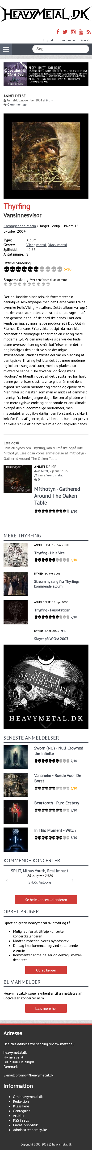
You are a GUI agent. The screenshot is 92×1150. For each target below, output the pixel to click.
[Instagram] (73, 31)
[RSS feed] (89, 31)
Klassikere (21, 1106)
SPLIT (16, 870)
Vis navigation (6, 49)
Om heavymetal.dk (28, 1096)
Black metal (57, 244)
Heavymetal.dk (46, 14)
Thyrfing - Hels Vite (49, 552)
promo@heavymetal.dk (34, 1075)
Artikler (19, 1115)
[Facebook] (57, 31)
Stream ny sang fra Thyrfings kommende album (56, 583)
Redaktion (21, 1101)
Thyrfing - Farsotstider (52, 610)
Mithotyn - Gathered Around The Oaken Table (57, 495)
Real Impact (57, 870)
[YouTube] (81, 31)
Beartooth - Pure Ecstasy (56, 803)
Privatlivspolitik (25, 1125)
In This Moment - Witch (55, 830)
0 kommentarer (17, 105)
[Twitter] (65, 31)
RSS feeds (21, 1120)
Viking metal (36, 244)
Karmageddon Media (20, 225)
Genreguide (21, 1110)
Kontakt (86, 40)
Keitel (44, 471)
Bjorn (49, 100)
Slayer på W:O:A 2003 (51, 638)
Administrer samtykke (30, 1129)
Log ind (48, 40)
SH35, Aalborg (40, 882)
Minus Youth (34, 870)
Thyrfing (17, 206)
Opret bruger (67, 40)
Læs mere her (46, 1008)
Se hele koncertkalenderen (46, 899)
